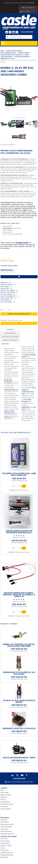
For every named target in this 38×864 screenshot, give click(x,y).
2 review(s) (3, 265)
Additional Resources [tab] (10, 336)
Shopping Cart (4, 843)
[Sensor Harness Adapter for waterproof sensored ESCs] (19, 511)
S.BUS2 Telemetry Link (11, 389)
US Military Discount (6, 852)
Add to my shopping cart (20, 314)
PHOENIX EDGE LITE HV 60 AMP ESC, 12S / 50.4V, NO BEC (19, 673)
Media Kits (3, 797)
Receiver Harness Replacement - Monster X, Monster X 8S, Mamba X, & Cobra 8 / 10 (19, 594)
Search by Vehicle (23, 52)
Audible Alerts (26, 407)
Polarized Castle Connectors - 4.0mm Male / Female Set (19, 474)
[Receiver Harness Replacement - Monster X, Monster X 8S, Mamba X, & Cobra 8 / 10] (19, 573)
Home (2, 50)
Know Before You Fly (6, 804)
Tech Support (4, 822)
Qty (1, 310)
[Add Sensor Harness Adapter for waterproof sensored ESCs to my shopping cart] (24, 548)
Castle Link (7, 417)
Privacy (2, 848)
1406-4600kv (7, 228)
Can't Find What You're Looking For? (11, 54)
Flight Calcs (4, 829)
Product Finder (22, 243)
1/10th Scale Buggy (6, 56)
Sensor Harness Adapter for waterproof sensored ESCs (19, 531)
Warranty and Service (7, 824)
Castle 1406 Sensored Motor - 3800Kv (19, 757)
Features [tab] (10, 329)
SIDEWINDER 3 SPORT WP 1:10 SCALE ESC (19, 728)
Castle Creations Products (14, 50)
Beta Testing (4, 857)
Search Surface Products (8, 52)
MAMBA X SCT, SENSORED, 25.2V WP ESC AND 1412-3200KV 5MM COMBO (19, 645)
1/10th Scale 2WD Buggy (22, 56)
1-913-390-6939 (26, 32)
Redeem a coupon (6, 845)
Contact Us (3, 819)
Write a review (12, 265)
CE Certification (5, 801)
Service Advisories (6, 831)
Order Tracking (5, 841)
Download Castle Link (7, 833)
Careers (2, 799)
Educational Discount (6, 855)
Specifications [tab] (10, 333)
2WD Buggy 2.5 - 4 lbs (7, 58)
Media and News (5, 794)
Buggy (27, 54)
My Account (4, 838)
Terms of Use (4, 850)
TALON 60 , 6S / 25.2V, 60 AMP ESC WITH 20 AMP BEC (19, 701)
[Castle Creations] (19, 20)
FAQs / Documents (6, 826)
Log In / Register (26, 11)
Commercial (4, 806)
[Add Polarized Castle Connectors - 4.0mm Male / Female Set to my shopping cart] (24, 486)
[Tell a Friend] (19, 276)
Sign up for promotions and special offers (20, 782)
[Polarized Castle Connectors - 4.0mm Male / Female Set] (19, 454)
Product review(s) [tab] (10, 340)
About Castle (4, 792)
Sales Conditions (5, 808)
